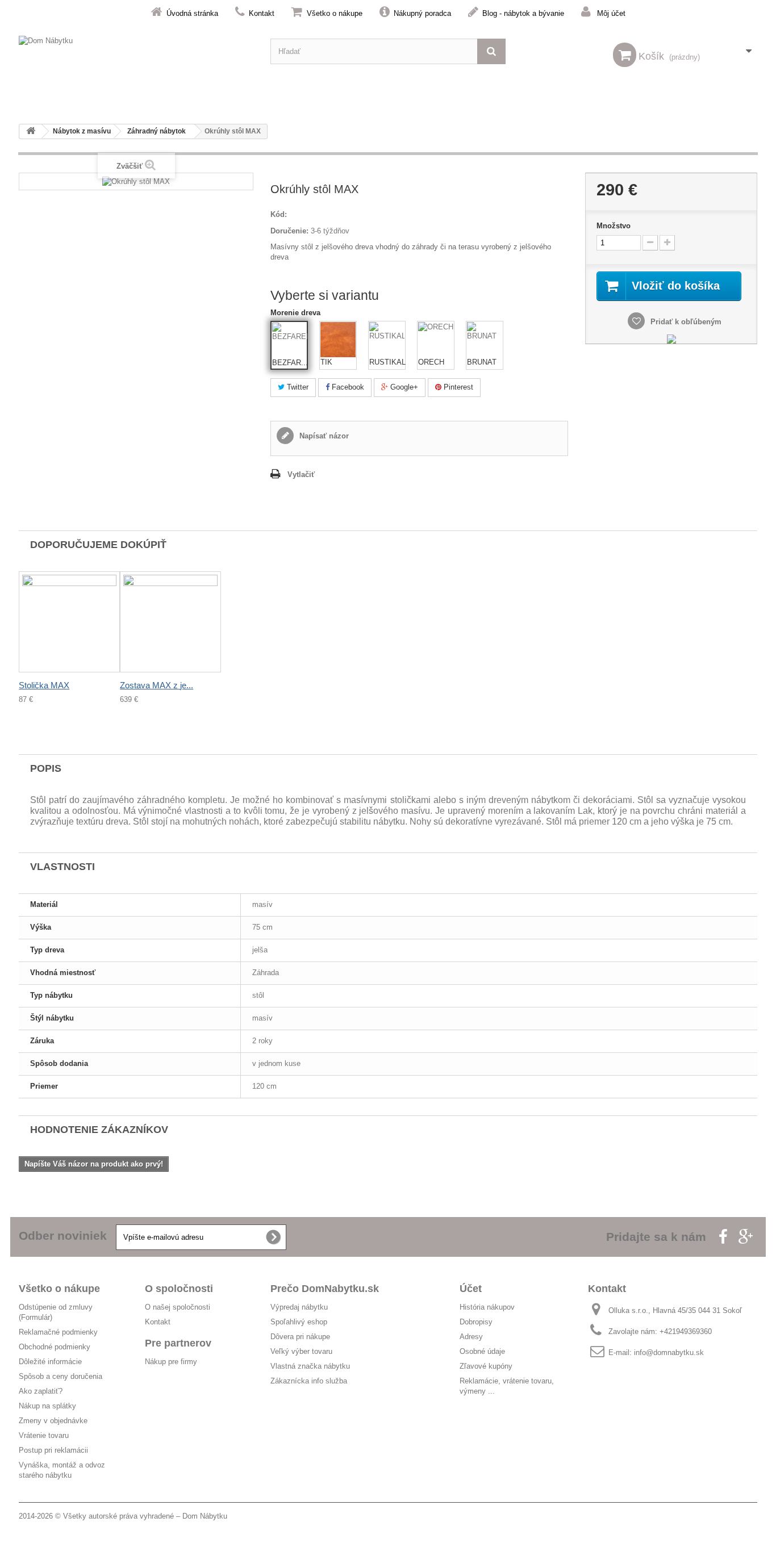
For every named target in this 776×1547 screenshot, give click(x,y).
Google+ (403, 387)
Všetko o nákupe (334, 13)
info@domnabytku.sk (669, 1352)
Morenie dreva (296, 312)
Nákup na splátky (47, 1406)
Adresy (471, 1336)
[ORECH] (435, 339)
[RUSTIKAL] (386, 339)
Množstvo (613, 225)
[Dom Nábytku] (136, 51)
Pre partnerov (178, 1343)
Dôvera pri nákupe (300, 1336)
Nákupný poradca (422, 13)
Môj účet (611, 13)
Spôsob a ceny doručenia (60, 1376)
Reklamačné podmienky (58, 1332)
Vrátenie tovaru (44, 1435)
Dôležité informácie (50, 1361)
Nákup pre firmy (171, 1361)
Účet (471, 1288)
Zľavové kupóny (486, 1366)
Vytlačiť (301, 474)
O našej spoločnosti (177, 1307)
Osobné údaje (482, 1351)
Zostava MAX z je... (156, 685)
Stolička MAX (44, 685)
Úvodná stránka (192, 13)
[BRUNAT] (484, 339)
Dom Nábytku (204, 1516)
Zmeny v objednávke (53, 1420)
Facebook (346, 387)
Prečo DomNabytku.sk (324, 1288)
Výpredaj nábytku (299, 1307)
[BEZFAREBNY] (289, 340)
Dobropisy (476, 1322)
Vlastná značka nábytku (310, 1366)
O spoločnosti (179, 1288)
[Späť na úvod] (30, 131)
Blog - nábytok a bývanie (523, 13)
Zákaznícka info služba (308, 1381)
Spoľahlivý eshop (298, 1322)
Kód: (278, 214)
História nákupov (487, 1307)
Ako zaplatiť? (40, 1391)
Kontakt (261, 13)
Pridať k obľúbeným (684, 321)
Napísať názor (323, 436)
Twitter (296, 387)
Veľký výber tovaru (301, 1351)
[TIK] (338, 339)
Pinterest (457, 387)
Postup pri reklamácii (53, 1450)
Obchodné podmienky (54, 1347)
